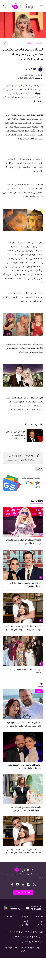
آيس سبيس (12, 460)
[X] (34, 884)
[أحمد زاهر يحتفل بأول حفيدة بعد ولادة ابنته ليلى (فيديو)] (23, 747)
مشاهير (29, 43)
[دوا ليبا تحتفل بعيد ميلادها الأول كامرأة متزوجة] (23, 565)
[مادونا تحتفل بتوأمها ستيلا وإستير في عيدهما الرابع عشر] (23, 522)
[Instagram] (23, 884)
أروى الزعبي (31, 69)
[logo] (23, 6)
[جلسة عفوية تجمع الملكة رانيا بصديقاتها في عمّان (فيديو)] (23, 789)
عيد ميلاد (30, 456)
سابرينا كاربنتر (27, 460)
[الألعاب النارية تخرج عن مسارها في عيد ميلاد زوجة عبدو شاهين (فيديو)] (23, 608)
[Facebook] (28, 884)
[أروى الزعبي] (40, 69)
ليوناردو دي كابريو (14, 86)
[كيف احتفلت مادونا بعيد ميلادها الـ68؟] (23, 651)
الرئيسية (39, 43)
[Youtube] (17, 884)
